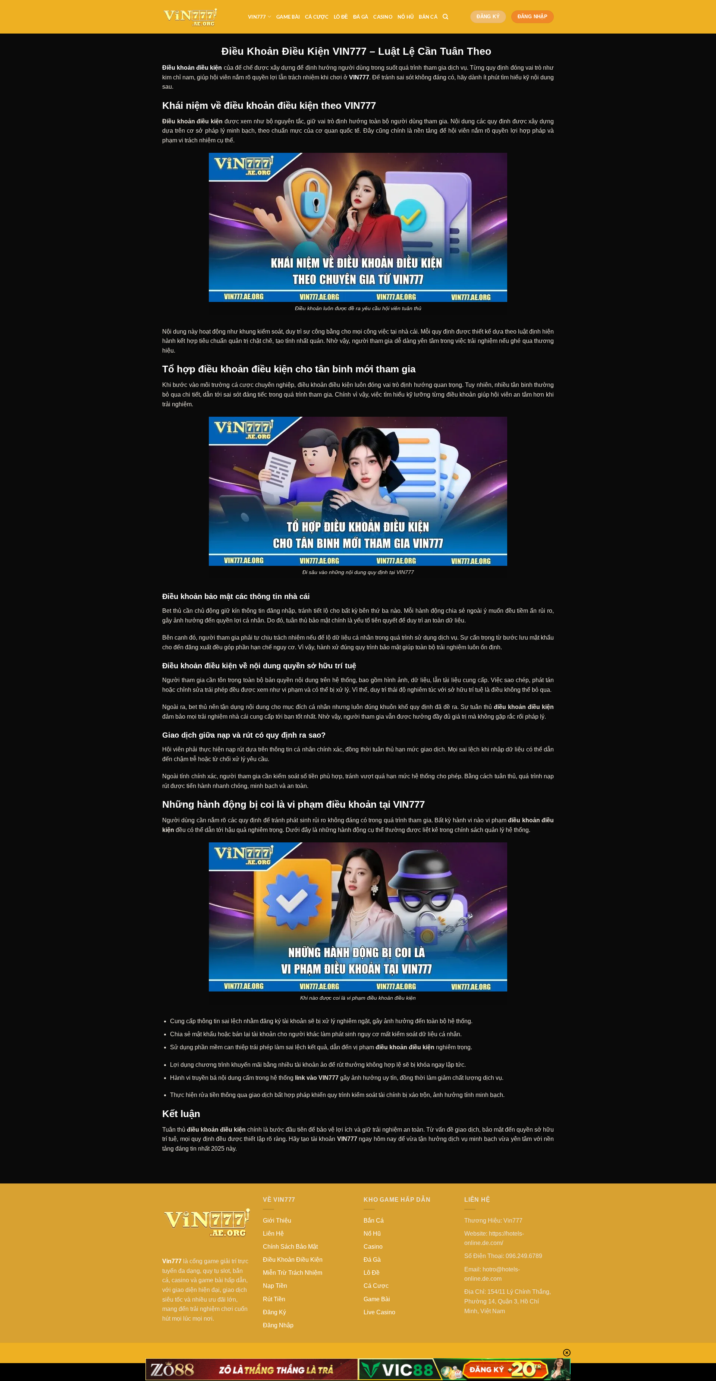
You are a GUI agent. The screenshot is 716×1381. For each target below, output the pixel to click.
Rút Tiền (274, 1299)
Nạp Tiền (275, 1286)
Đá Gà (360, 17)
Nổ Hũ (406, 17)
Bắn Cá (428, 17)
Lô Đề (341, 17)
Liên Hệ (273, 1233)
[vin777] (199, 17)
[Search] (445, 17)
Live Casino (379, 1312)
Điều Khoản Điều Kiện (293, 1260)
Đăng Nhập (278, 1325)
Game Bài (288, 17)
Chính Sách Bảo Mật (290, 1246)
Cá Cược (317, 17)
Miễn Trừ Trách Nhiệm (292, 1273)
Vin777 (257, 17)
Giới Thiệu (277, 1220)
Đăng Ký (274, 1312)
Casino (382, 17)
